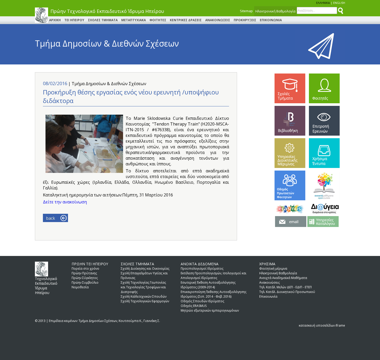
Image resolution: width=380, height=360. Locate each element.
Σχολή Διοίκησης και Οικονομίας (145, 268)
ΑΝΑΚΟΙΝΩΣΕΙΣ (217, 20)
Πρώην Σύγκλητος (85, 278)
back (50, 218)
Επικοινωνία (268, 296)
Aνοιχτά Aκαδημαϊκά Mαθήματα (283, 278)
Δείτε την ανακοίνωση (65, 202)
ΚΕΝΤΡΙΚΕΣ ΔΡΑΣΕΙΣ (186, 20)
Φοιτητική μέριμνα (273, 268)
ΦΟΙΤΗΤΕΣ (157, 20)
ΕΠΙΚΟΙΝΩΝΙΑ (271, 20)
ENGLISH (339, 3)
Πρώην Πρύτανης (84, 273)
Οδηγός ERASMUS (194, 306)
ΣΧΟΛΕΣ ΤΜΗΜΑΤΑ (103, 20)
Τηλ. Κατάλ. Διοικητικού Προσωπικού (287, 292)
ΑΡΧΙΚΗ (55, 20)
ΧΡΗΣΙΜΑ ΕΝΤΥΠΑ (324, 153)
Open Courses (324, 185)
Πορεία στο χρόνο (85, 268)
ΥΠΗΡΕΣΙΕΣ (290, 153)
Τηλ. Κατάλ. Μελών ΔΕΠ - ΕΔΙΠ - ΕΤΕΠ (285, 287)
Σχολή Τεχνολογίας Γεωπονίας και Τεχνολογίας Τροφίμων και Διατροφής (143, 287)
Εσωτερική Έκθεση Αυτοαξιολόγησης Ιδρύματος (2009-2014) (208, 284)
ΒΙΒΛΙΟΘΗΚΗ (290, 121)
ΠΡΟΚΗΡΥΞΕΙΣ (245, 20)
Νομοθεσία (80, 287)
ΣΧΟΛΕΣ (290, 88)
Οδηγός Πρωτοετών (290, 185)
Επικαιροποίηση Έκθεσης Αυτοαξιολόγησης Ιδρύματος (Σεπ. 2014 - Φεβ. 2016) (213, 294)
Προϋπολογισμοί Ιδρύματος (202, 268)
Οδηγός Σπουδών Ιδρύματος (202, 301)
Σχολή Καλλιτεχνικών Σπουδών (143, 296)
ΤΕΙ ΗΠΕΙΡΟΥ (74, 20)
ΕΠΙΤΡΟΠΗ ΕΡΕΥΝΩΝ (324, 121)
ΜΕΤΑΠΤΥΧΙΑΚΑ (133, 20)
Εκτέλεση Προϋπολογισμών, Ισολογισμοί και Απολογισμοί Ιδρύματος (213, 275)
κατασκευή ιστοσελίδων (317, 325)
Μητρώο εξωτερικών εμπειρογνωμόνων (210, 310)
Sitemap (246, 11)
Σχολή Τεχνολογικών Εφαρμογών (145, 301)
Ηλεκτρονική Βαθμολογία (275, 11)
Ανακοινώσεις (269, 282)
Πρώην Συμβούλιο (85, 282)
